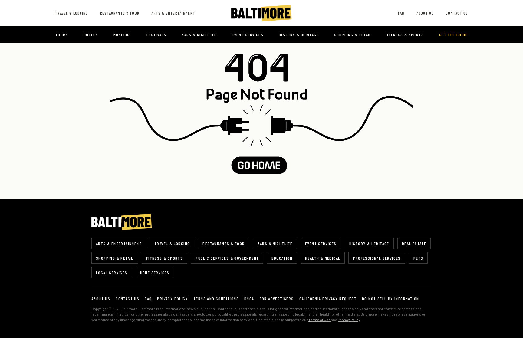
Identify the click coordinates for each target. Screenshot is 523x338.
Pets (418, 258)
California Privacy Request (328, 298)
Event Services (247, 34)
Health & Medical (322, 258)
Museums (122, 34)
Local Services (111, 272)
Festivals (156, 34)
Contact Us (457, 13)
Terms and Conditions (216, 298)
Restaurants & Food (119, 13)
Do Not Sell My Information (390, 298)
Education (281, 258)
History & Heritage (299, 34)
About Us (425, 13)
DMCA (249, 298)
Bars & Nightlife (199, 34)
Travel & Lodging (71, 13)
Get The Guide (453, 34)
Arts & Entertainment (173, 13)
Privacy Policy (172, 298)
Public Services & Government (227, 258)
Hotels (91, 34)
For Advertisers (277, 298)
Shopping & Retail (353, 34)
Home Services (154, 272)
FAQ (401, 13)
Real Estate (414, 243)
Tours (61, 34)
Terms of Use (319, 319)
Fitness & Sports (405, 34)
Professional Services (376, 258)
